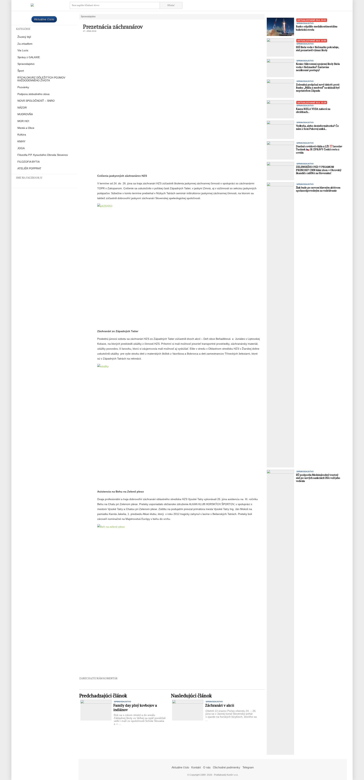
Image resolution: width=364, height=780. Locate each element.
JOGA (21, 148)
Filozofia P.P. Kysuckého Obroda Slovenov (42, 155)
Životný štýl (24, 37)
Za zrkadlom (24, 43)
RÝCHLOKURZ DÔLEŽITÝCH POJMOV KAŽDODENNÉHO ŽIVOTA (41, 79)
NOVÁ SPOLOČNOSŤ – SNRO (36, 100)
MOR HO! (23, 121)
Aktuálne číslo (44, 19)
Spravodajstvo (26, 64)
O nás (207, 767)
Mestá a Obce (25, 128)
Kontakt (196, 767)
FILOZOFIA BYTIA (28, 161)
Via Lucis (22, 50)
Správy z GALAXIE (28, 57)
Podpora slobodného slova (33, 94)
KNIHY (21, 141)
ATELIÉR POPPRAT (29, 168)
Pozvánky (23, 87)
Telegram (248, 767)
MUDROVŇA (25, 114)
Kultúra (21, 134)
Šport (20, 70)
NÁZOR (22, 107)
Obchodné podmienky (226, 767)
